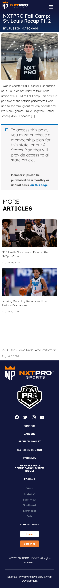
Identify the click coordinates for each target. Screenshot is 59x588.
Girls (29, 516)
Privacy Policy (27, 576)
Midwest (29, 494)
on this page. (39, 185)
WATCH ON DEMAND (29, 449)
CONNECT (29, 425)
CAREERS (29, 433)
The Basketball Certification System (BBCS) (29, 468)
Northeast (29, 510)
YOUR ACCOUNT (29, 524)
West (29, 488)
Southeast (29, 505)
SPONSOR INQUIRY (29, 441)
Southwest (29, 499)
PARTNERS (29, 457)
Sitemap (12, 576)
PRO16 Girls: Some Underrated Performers (29, 350)
